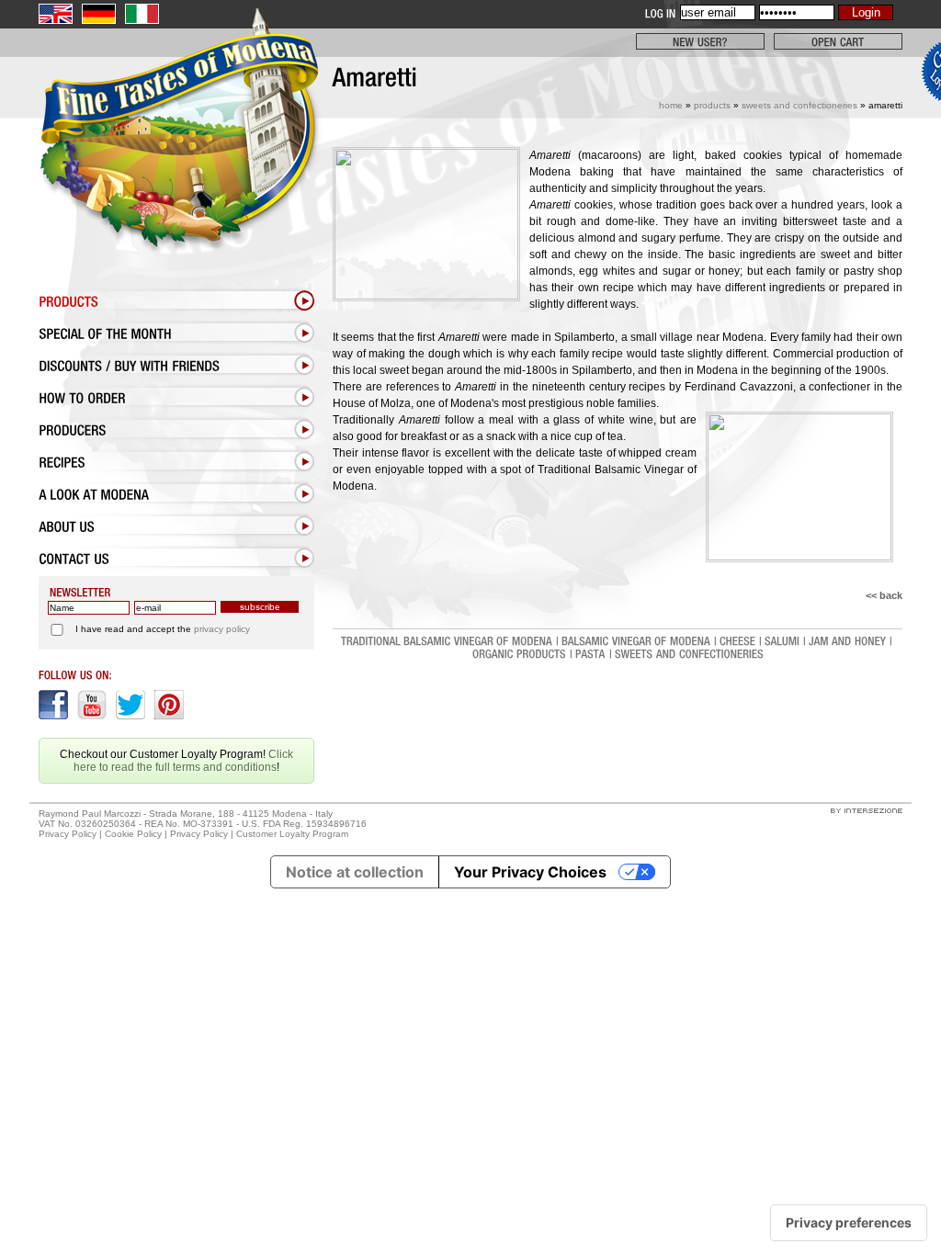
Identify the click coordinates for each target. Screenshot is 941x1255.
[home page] (176, 172)
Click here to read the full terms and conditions (183, 761)
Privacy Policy (67, 834)
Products (712, 105)
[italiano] (142, 14)
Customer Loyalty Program (292, 834)
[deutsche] (99, 14)
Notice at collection (355, 872)
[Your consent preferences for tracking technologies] (848, 1222)
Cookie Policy (133, 834)
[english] (56, 14)
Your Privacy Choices (530, 872)
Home (671, 105)
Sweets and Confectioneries (799, 105)
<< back (884, 595)
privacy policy (222, 629)
